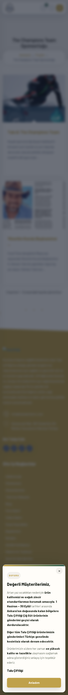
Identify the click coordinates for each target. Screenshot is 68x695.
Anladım (34, 682)
